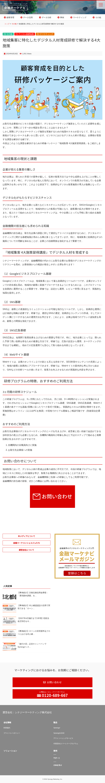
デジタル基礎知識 (26, 34)
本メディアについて (26, 536)
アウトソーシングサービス (63, 738)
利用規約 (7, 728)
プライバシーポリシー (12, 733)
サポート (56, 758)
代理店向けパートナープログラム (65, 744)
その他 (98, 17)
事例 (62, 17)
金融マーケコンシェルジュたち (26, 542)
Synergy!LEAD (58, 733)
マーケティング (79, 17)
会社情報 (7, 722)
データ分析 (46, 17)
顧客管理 (10, 17)
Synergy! (56, 728)
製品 (55, 722)
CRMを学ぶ (57, 765)
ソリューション (10, 750)
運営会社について (26, 549)
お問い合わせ (54, 682)
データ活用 (28, 17)
